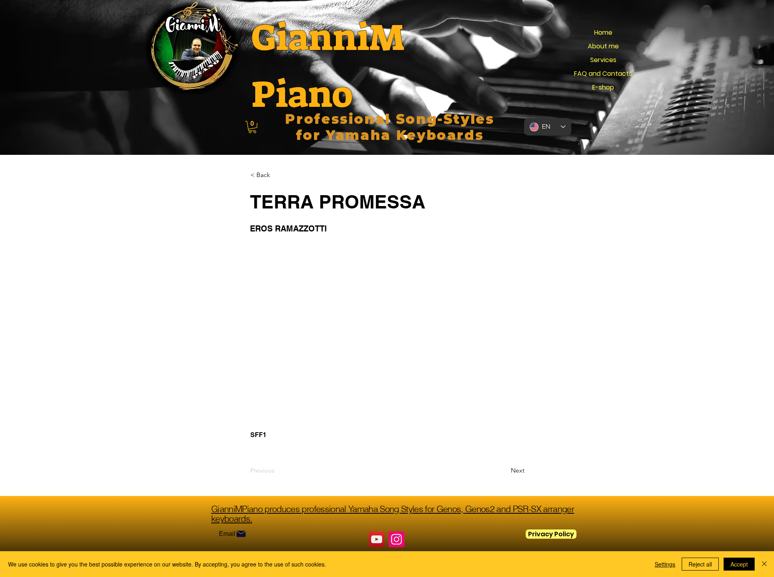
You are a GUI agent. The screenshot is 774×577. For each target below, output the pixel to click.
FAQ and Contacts (603, 73)
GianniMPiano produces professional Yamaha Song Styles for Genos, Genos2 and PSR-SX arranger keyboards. (392, 513)
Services (603, 60)
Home (603, 32)
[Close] (764, 564)
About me (603, 46)
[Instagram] (396, 539)
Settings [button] (665, 564)
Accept (739, 564)
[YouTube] (377, 539)
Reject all (700, 564)
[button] (252, 127)
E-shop (603, 87)
